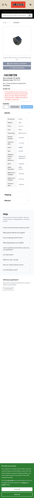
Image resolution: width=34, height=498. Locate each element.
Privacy (24, 483)
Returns (8, 200)
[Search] (29, 15)
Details (7, 113)
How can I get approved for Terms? (13, 238)
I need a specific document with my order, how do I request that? (16, 249)
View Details (6, 85)
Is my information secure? (10, 270)
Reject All (17, 494)
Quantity (6, 103)
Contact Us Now (8, 289)
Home (4, 23)
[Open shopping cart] (31, 4)
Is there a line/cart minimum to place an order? (16, 228)
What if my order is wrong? (10, 260)
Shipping (8, 194)
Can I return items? (8, 255)
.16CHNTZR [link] (16, 23)
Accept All (17, 489)
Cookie (3, 485)
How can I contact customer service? (13, 265)
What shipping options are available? (13, 243)
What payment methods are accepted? (14, 233)
